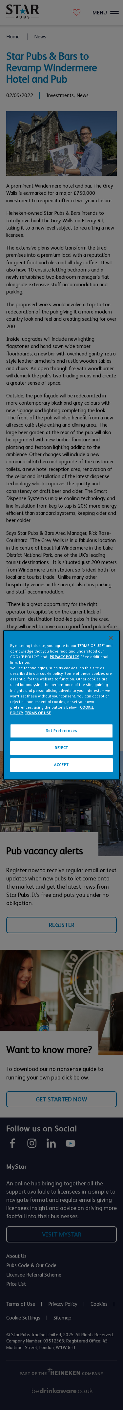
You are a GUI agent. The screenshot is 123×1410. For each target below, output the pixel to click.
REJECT (61, 748)
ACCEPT (61, 765)
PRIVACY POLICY (64, 657)
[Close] (111, 638)
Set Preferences (61, 731)
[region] (61, 705)
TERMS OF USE (38, 713)
